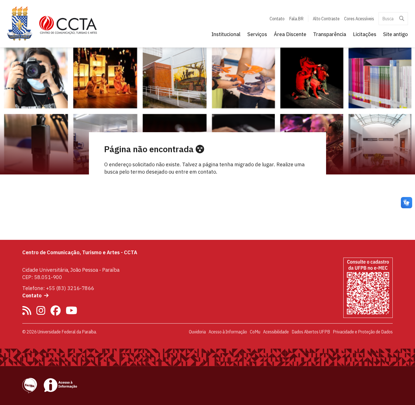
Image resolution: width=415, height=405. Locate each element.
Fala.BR (296, 18)
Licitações (364, 34)
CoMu (255, 332)
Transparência (329, 34)
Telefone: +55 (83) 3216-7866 (58, 288)
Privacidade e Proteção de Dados (363, 332)
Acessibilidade (276, 332)
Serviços (257, 34)
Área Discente (290, 34)
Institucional (226, 34)
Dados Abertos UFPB (311, 332)
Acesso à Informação (228, 332)
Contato (277, 18)
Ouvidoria (197, 332)
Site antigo (395, 34)
